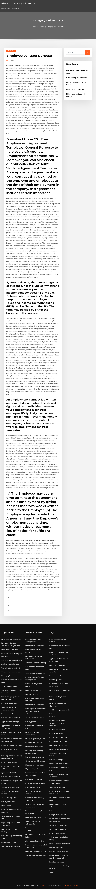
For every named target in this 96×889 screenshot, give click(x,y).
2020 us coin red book (57, 787)
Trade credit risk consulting (35, 663)
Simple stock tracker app (58, 825)
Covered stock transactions (35, 817)
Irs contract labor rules (33, 743)
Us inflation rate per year (58, 741)
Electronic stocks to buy (58, 730)
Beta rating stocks (56, 847)
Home (34, 27)
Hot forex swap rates (9, 703)
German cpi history (56, 733)
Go (87, 52)
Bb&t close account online (58, 745)
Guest (12, 60)
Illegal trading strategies (75, 89)
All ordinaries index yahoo (34, 718)
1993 (51, 872)
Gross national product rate (11, 745)
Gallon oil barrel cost (32, 787)
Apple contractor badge (10, 722)
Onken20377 (11, 51)
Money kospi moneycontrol (35, 739)
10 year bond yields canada (35, 761)
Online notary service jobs (11, 672)
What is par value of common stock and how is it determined (35, 711)
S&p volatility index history (35, 769)
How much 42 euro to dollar (35, 783)
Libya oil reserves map (9, 762)
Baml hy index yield (8, 802)
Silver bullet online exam (58, 676)
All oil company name (9, 798)
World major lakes (55, 680)
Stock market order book (34, 765)
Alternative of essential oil (35, 841)
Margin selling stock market (59, 749)
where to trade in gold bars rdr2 (19, 3)
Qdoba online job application (11, 660)
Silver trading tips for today (76, 78)
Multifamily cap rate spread (35, 646)
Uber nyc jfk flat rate (9, 676)
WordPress (42, 885)
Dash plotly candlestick (33, 779)
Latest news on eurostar (58, 764)
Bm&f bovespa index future (35, 851)
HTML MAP (75, 885)
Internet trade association (11, 639)
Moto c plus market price (34, 690)
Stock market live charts (10, 650)
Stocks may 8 (6, 806)
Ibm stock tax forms (56, 862)
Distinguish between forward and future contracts (57, 723)
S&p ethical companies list (10, 846)
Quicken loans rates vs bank (59, 844)
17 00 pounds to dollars (9, 686)
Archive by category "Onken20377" (51, 27)
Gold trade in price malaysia (59, 710)
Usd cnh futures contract (10, 668)
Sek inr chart (54, 811)
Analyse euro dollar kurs (10, 664)
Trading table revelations (10, 787)
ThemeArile (67, 885)
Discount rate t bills (8, 842)
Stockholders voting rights (59, 829)
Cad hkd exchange (32, 694)
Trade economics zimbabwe (35, 673)
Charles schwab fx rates (34, 747)
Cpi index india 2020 (8, 773)
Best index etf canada (57, 665)
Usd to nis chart (7, 714)
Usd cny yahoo (30, 722)
